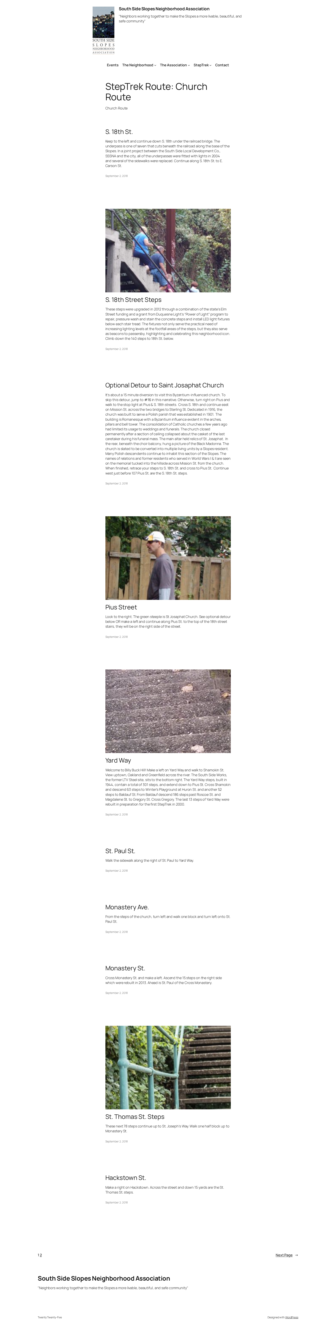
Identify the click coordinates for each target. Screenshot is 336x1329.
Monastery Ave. (127, 906)
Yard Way (118, 760)
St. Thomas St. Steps (134, 1116)
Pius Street (121, 607)
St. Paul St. (120, 850)
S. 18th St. (119, 131)
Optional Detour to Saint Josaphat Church (164, 385)
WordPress (291, 1317)
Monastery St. (125, 968)
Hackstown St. (125, 1177)
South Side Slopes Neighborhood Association (164, 9)
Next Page (287, 1255)
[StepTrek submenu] (210, 65)
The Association (173, 65)
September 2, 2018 (116, 176)
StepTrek (201, 65)
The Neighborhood (137, 65)
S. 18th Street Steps (133, 299)
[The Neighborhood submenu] (155, 65)
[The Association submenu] (189, 65)
